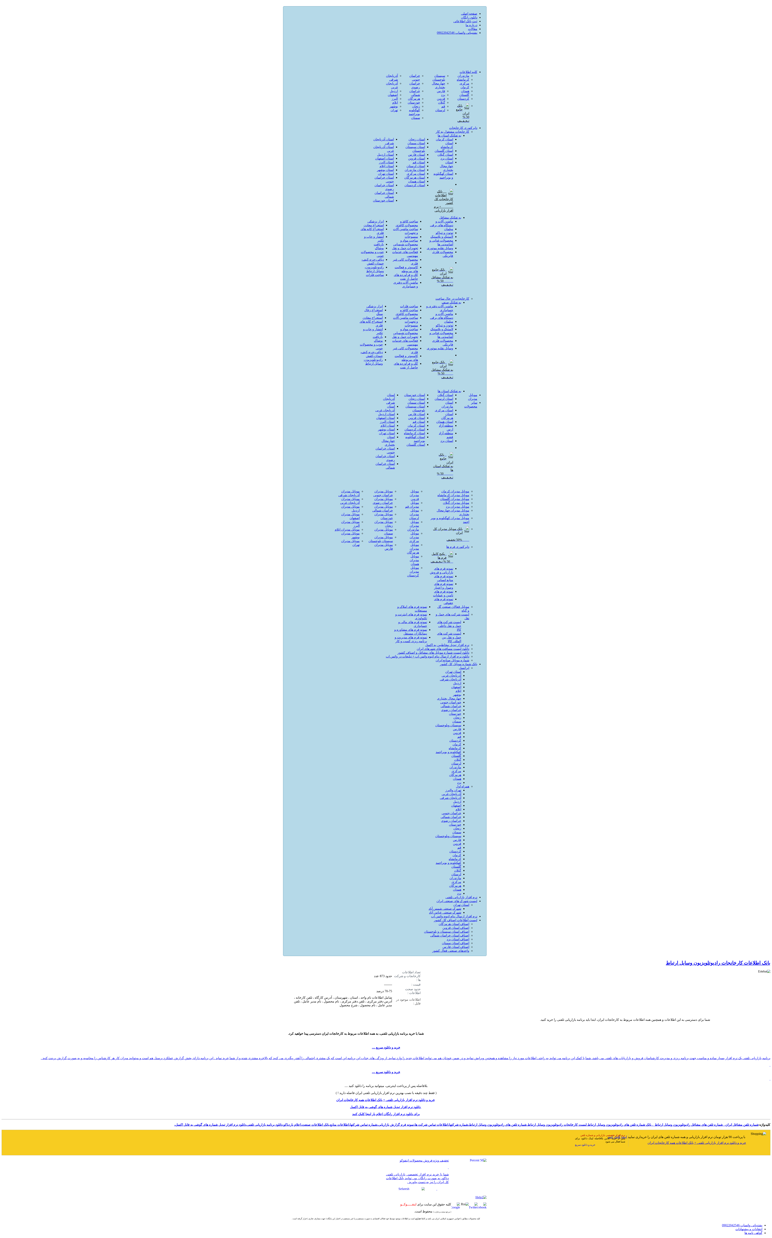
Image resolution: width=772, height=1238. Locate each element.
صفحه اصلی (469, 13)
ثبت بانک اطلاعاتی (465, 21)
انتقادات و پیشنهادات (748, 1229)
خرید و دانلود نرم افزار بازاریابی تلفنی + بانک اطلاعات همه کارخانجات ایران (697, 1142)
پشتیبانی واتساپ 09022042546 (457, 32)
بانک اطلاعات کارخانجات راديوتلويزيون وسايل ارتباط (718, 962)
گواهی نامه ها (753, 1233)
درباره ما (471, 25)
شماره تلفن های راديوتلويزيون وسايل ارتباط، (497, 1124)
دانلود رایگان (469, 17)
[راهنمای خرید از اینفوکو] (481, 1197)
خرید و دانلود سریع (585, 1144)
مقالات (472, 29)
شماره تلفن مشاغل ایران (742, 1124)
